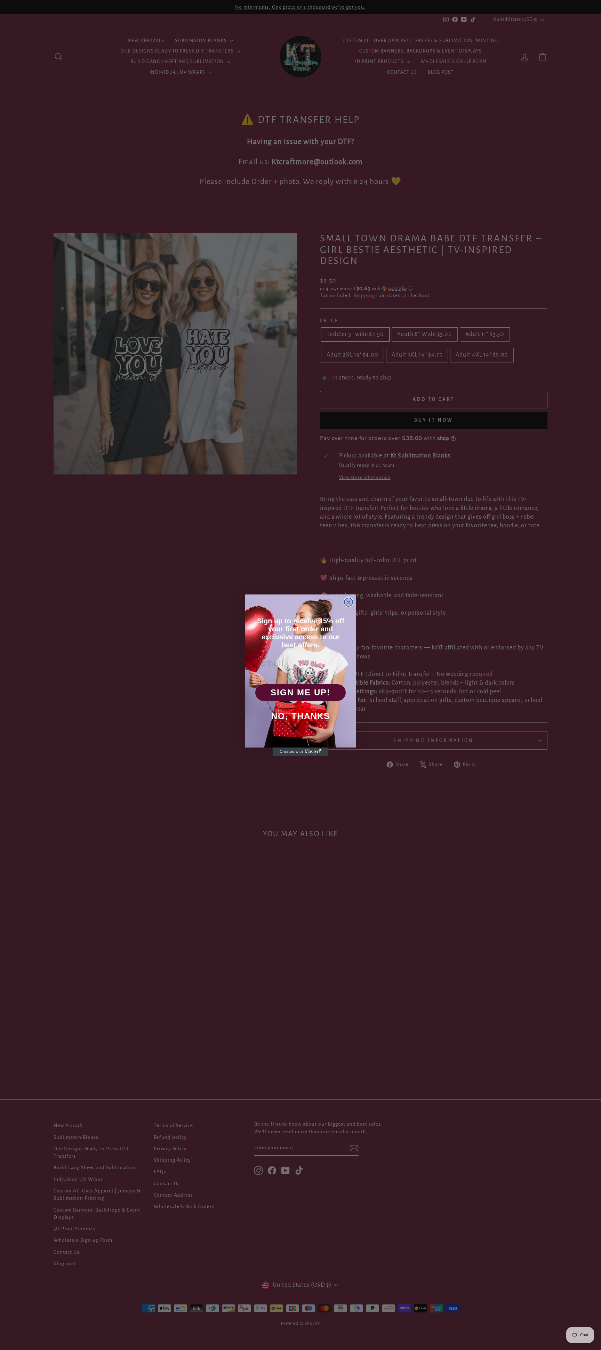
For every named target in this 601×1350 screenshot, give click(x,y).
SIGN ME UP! (300, 692)
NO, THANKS (300, 716)
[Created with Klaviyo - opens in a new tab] (300, 752)
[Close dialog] (348, 602)
